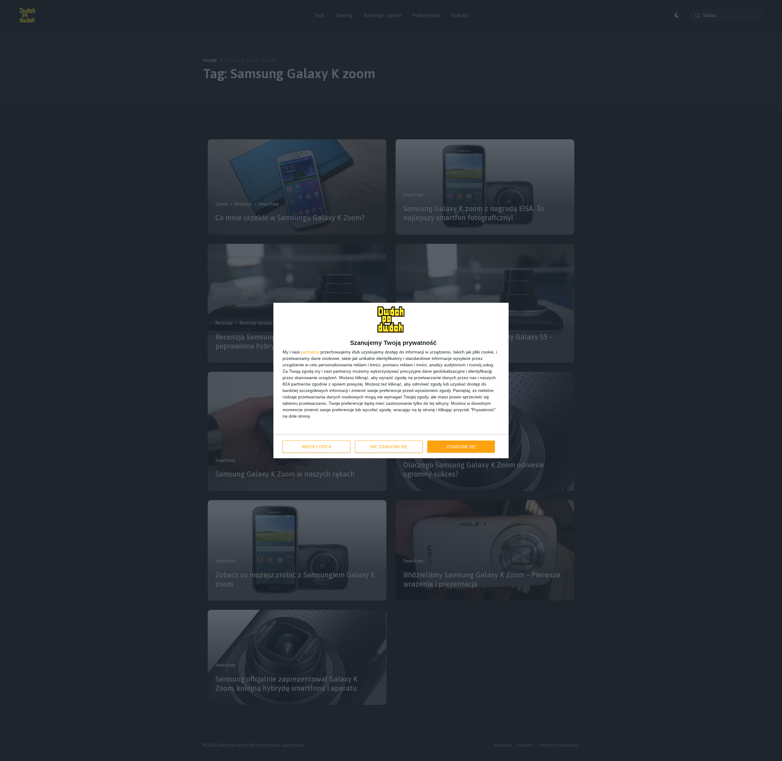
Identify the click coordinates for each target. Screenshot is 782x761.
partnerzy (310, 352)
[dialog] (391, 380)
